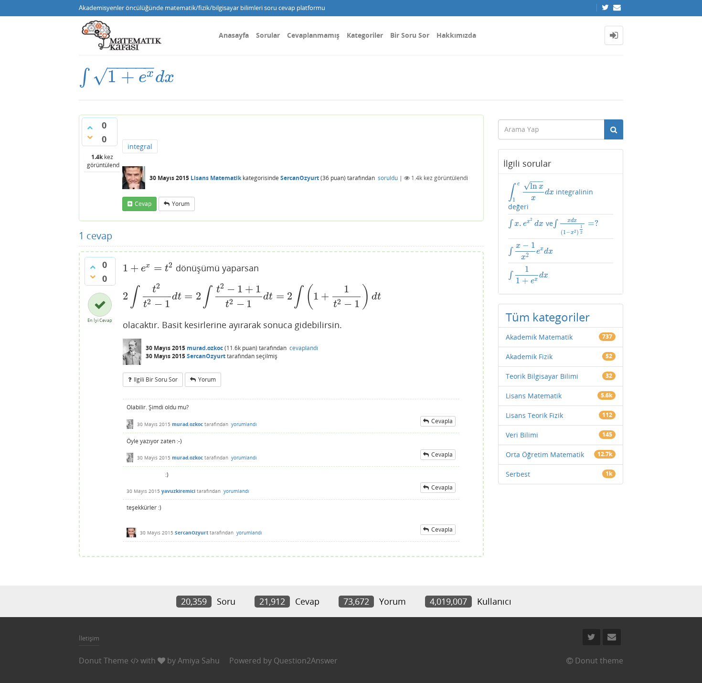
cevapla (442, 421)
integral (140, 146)
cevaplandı (303, 348)
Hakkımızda (456, 35)
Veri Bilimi (522, 434)
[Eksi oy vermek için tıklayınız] (90, 137)
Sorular (268, 35)
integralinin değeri (550, 196)
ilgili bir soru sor (156, 379)
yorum (181, 204)
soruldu (388, 178)
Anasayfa (234, 35)
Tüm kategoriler (548, 317)
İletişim (89, 638)
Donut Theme (103, 660)
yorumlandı (244, 424)
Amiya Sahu (199, 660)
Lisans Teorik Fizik (534, 415)
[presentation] (126, 76)
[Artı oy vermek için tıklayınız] (90, 127)
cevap (143, 204)
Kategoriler (365, 35)
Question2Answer (306, 660)
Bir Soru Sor (409, 35)
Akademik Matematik (539, 337)
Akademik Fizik (529, 356)
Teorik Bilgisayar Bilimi (542, 376)
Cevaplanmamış (313, 35)
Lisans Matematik (216, 178)
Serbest (518, 474)
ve (553, 226)
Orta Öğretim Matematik (545, 454)
